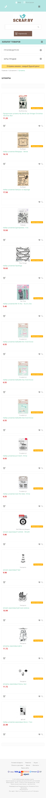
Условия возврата (17, 762)
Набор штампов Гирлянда (12, 266)
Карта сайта (25, 768)
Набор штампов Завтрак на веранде (16, 190)
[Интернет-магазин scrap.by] (23, 18)
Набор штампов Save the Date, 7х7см (16, 494)
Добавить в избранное (39, 126)
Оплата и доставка (17, 765)
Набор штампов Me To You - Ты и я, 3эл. (17, 304)
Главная (4, 70)
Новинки (28, 762)
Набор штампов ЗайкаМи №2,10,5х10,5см (18, 380)
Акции (36, 762)
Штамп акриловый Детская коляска (16, 608)
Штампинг (13, 70)
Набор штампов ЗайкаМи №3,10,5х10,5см (18, 418)
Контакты (36, 765)
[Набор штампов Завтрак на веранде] (23, 178)
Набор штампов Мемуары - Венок (15, 152)
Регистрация (30, 2)
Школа (28, 765)
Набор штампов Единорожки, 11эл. (16, 228)
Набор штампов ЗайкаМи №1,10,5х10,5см (18, 342)
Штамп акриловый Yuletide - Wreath (16, 532)
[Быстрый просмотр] (42, 126)
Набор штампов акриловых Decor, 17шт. (18, 722)
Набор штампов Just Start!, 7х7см (15, 456)
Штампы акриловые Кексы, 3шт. (15, 684)
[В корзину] (4, 126)
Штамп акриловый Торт (12, 570)
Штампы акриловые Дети (12, 646)
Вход (19, 2)
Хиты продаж (10, 59)
